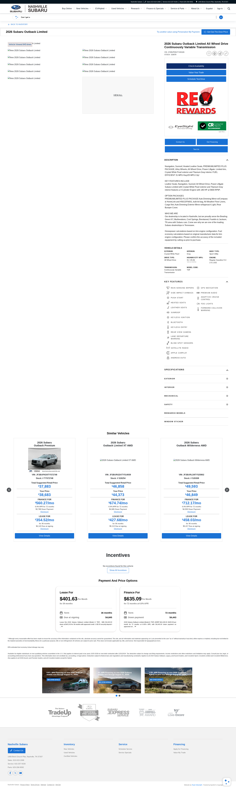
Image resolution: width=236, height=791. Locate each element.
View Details (44, 536)
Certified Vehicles (70, 756)
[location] (196, 2)
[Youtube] (20, 773)
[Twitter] (15, 773)
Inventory (69, 744)
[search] (229, 9)
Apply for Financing (180, 749)
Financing (179, 744)
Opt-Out (58, 785)
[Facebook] (10, 773)
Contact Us (18, 750)
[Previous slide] (116, 696)
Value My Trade (179, 753)
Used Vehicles (69, 753)
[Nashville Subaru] (29, 8)
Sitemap (43, 785)
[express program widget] (118, 712)
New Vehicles (69, 749)
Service (123, 744)
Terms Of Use (35, 785)
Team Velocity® (197, 785)
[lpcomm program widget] (147, 712)
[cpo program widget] (88, 712)
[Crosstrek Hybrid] (168, 680)
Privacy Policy (25, 785)
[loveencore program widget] (176, 712)
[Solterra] (117, 680)
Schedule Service (125, 749)
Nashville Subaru (13, 785)
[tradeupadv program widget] (59, 712)
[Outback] (66, 680)
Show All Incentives (118, 570)
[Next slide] (119, 696)
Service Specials (125, 753)
